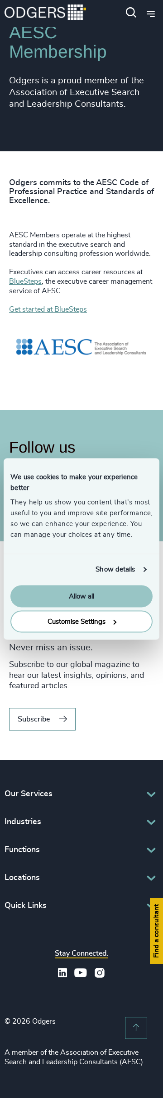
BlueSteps (25, 281)
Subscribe (34, 719)
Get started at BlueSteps (48, 309)
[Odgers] (45, 13)
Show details (115, 569)
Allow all (81, 596)
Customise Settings (76, 621)
